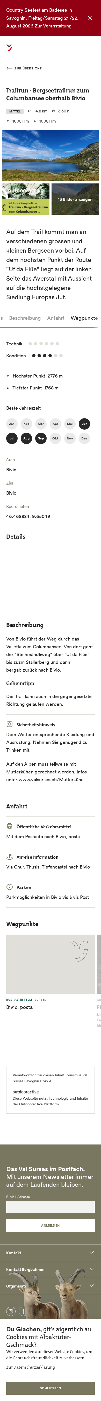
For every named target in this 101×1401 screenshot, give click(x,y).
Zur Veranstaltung (53, 26)
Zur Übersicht (27, 68)
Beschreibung (25, 318)
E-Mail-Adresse (18, 1197)
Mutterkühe (71, 780)
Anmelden (50, 1225)
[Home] (9, 51)
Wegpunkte (84, 318)
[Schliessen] (89, 18)
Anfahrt (55, 318)
